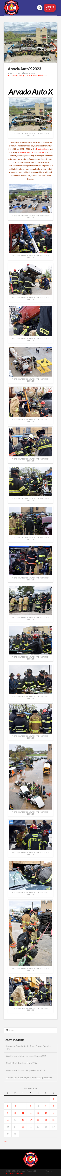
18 (23, 1120)
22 (53, 1120)
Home (34, 76)
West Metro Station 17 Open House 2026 (26, 1056)
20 (38, 1120)
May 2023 (43, 76)
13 (38, 1113)
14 (46, 1113)
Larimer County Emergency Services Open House (29, 1077)
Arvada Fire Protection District (31, 152)
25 (23, 1127)
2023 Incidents (15, 76)
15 (53, 1113)
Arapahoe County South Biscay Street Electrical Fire (28, 1047)
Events (27, 76)
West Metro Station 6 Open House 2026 (25, 1070)
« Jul (5, 1141)
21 (46, 1120)
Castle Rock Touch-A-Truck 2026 (22, 1063)
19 (31, 1120)
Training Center (42, 149)
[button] (34, 8)
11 (23, 1113)
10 (15, 1113)
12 (31, 1113)
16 (8, 1120)
